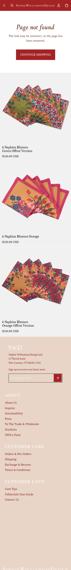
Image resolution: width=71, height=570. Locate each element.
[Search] (12, 5)
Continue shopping (35, 55)
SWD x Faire (13, 435)
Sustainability (14, 413)
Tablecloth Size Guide (19, 494)
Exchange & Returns (18, 465)
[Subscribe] (58, 378)
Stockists (11, 429)
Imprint (10, 408)
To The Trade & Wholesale (22, 424)
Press (8, 419)
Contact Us (12, 500)
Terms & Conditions (17, 470)
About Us (11, 403)
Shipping (10, 459)
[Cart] (67, 5)
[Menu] (4, 5)
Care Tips (11, 489)
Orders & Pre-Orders (18, 454)
